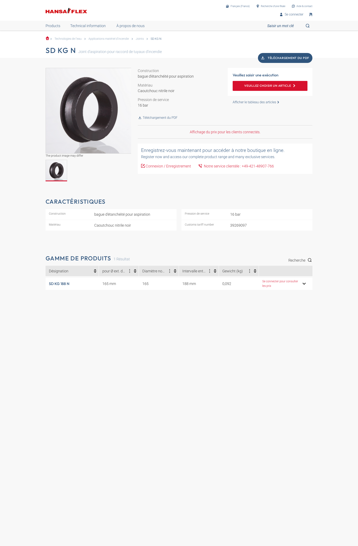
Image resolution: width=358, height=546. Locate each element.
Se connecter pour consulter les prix (280, 284)
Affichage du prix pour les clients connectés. (225, 132)
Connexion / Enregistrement (168, 166)
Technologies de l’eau (68, 39)
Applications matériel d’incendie (108, 39)
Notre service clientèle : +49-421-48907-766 (238, 166)
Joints (140, 39)
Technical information (88, 26)
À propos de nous (130, 26)
